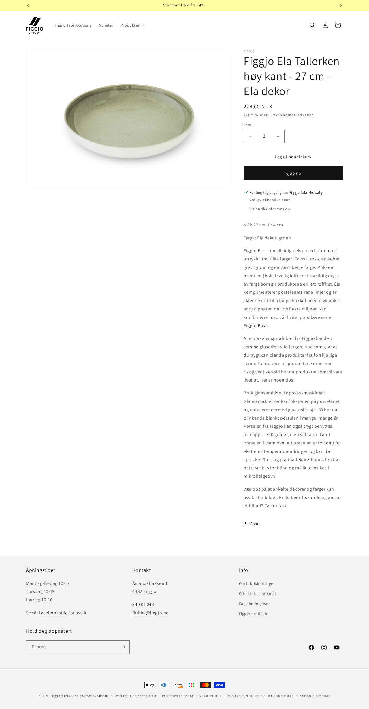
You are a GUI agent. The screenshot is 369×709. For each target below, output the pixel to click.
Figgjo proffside (253, 613)
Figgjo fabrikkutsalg (65, 696)
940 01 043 (143, 604)
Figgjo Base (256, 326)
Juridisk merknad (281, 696)
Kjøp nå (293, 173)
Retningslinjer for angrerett (135, 696)
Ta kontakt (276, 506)
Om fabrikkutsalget (257, 583)
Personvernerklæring (178, 696)
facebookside (53, 613)
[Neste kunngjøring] (341, 5)
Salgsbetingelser (254, 603)
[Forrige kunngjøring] (28, 5)
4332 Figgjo (144, 591)
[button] (132, 25)
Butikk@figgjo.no (150, 613)
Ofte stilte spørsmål (257, 593)
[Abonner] (123, 647)
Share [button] (255, 523)
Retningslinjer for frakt (244, 696)
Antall (248, 124)
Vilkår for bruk (210, 696)
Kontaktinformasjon (315, 696)
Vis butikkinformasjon (269, 208)
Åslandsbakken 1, (150, 583)
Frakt (275, 115)
